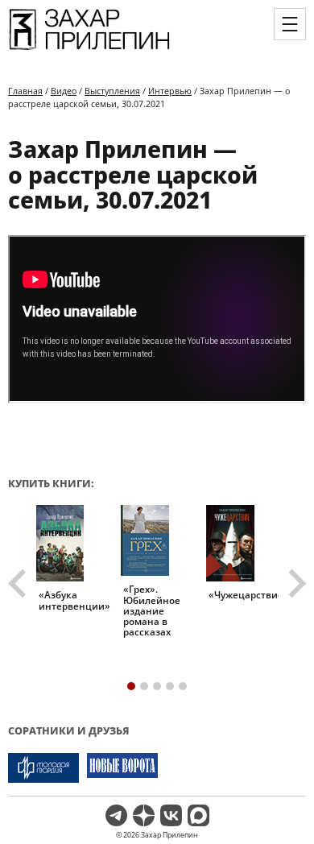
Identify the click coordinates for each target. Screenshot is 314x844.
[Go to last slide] (19, 584)
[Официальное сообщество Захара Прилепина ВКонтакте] (171, 815)
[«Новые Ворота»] (122, 768)
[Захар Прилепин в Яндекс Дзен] (144, 815)
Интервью (170, 91)
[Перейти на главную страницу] (89, 49)
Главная (25, 91)
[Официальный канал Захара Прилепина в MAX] (198, 815)
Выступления (112, 91)
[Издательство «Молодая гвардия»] (43, 768)
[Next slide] (295, 584)
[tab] (131, 686)
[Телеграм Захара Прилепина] (116, 815)
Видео (63, 91)
